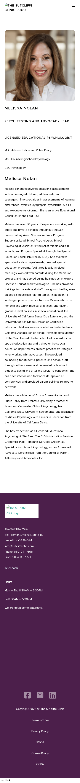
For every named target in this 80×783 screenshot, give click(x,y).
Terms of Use (40, 720)
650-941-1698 (23, 551)
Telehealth (11, 568)
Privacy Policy (40, 731)
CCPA (40, 764)
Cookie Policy (40, 753)
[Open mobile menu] (73, 7)
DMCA (40, 742)
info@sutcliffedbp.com (19, 546)
